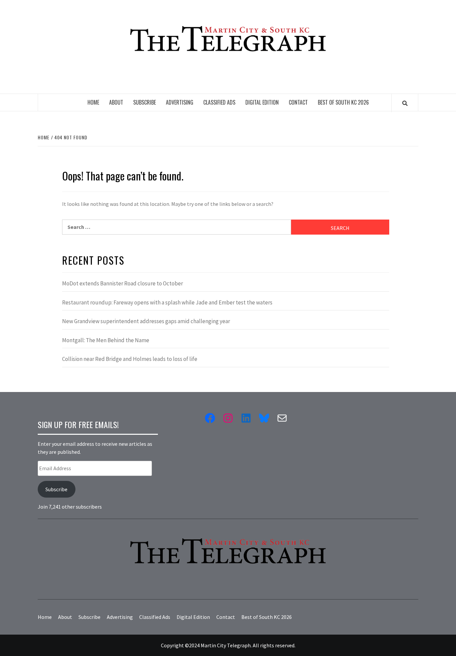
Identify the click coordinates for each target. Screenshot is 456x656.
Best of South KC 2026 (343, 102)
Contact (298, 102)
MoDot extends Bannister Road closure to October (122, 283)
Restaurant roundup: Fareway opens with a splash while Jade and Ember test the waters (167, 302)
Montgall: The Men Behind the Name (105, 340)
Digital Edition (262, 102)
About (116, 102)
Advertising (179, 102)
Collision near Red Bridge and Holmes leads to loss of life (129, 359)
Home (93, 102)
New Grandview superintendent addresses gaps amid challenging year (146, 321)
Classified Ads (219, 102)
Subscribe (144, 102)
